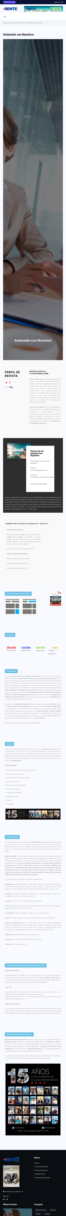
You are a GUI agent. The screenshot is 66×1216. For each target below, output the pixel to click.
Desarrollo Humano (12, 796)
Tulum (7, 683)
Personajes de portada (42, 1178)
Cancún (27, 681)
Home (37, 1163)
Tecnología (10, 804)
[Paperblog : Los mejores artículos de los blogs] (9, 387)
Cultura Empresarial (12, 778)
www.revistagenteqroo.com (38, 470)
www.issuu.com (45, 461)
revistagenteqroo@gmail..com (14, 1191)
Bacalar (53, 1210)
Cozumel (44, 681)
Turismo (9, 800)
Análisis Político (11, 770)
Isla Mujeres (57, 681)
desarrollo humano (23, 758)
